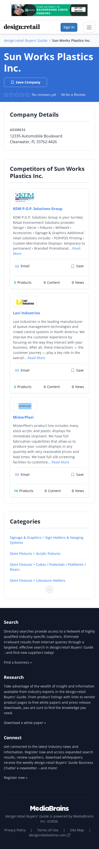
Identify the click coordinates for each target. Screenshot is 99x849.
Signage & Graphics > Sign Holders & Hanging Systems (46, 540)
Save (80, 266)
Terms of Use (47, 830)
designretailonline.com (48, 835)
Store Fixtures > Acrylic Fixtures (35, 553)
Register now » (15, 777)
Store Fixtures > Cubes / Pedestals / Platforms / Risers (48, 567)
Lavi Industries (26, 312)
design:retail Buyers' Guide (25, 40)
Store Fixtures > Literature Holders (37, 580)
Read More (36, 358)
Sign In (68, 27)
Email (25, 266)
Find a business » (18, 662)
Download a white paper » (25, 722)
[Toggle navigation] (89, 27)
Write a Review (73, 94)
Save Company (28, 82)
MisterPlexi (23, 417)
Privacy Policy (15, 830)
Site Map (77, 830)
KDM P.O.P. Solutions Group (37, 208)
